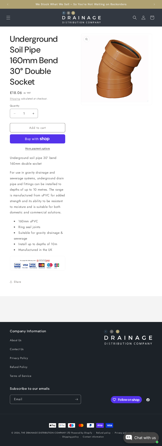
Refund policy (103, 432)
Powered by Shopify (81, 432)
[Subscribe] (76, 399)
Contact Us (17, 349)
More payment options (37, 148)
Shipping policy (70, 436)
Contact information (93, 436)
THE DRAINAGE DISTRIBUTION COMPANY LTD (45, 432)
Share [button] (17, 282)
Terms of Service (20, 376)
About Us (16, 340)
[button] (8, 17)
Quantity (14, 106)
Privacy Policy (19, 358)
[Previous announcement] (7, 4)
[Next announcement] (154, 4)
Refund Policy (18, 367)
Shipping (15, 98)
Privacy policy (122, 432)
